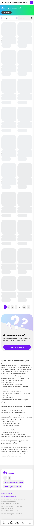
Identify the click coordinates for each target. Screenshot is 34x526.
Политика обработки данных (9, 496)
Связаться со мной (17, 347)
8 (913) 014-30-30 (13, 486)
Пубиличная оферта (6, 493)
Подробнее (6, 12)
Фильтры (22, 18)
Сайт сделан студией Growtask (11, 514)
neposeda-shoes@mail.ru (14, 482)
